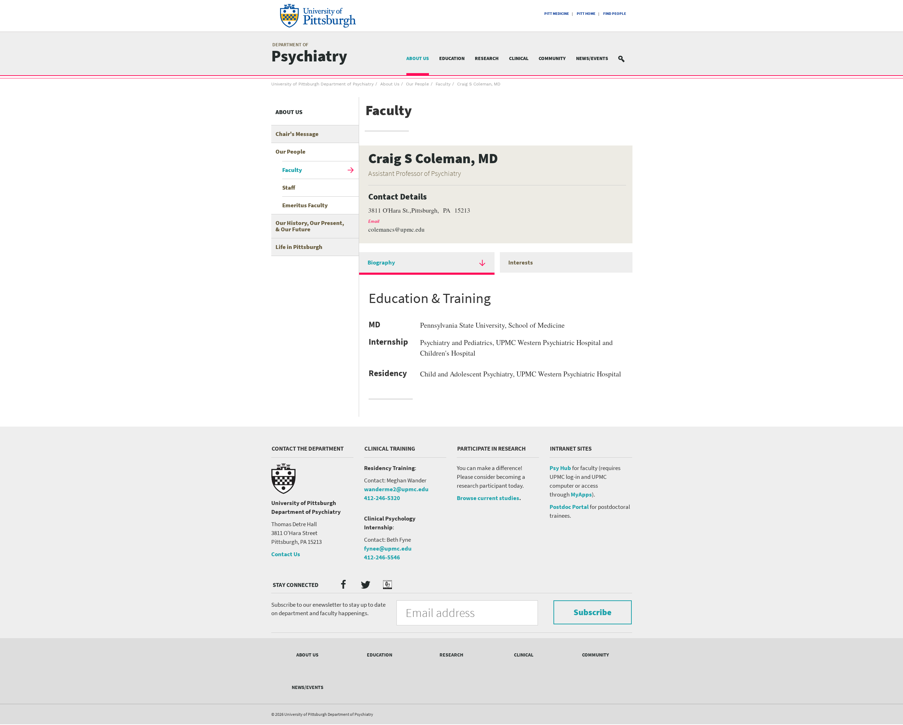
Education (452, 58)
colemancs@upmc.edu (396, 229)
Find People (614, 13)
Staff (288, 187)
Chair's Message (297, 134)
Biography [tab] (381, 262)
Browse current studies (488, 498)
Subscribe (593, 612)
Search (626, 58)
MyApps (581, 494)
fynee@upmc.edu (388, 548)
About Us (417, 58)
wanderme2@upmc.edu (396, 489)
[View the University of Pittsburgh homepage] (327, 16)
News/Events (592, 58)
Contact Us (285, 554)
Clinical (518, 58)
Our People (417, 84)
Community (552, 58)
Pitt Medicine (556, 13)
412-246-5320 (382, 498)
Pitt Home (586, 13)
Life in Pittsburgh (298, 247)
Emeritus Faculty (305, 205)
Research (487, 58)
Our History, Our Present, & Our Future (309, 226)
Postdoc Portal (569, 507)
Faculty (443, 84)
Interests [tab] (520, 262)
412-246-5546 (382, 557)
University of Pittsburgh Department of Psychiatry (322, 84)
